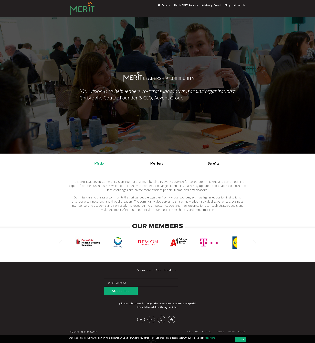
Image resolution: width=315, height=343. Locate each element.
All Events (164, 5)
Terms (220, 331)
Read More (210, 337)
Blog (227, 5)
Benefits (213, 163)
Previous (61, 243)
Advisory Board (211, 5)
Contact (207, 331)
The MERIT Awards (186, 5)
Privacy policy (236, 331)
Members (156, 163)
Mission (99, 163)
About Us (239, 5)
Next (253, 243)
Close (240, 339)
